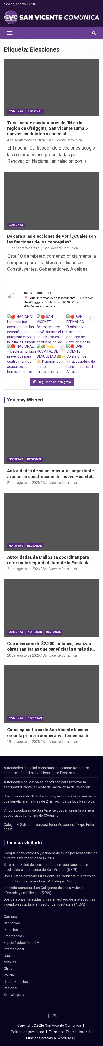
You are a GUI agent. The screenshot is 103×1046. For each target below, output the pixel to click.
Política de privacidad (27, 1032)
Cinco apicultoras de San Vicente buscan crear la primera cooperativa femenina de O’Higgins (48, 735)
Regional (35, 111)
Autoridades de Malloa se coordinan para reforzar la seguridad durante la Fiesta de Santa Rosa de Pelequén (48, 563)
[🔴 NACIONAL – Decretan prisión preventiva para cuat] (22, 359)
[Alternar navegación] (10, 33)
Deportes (11, 930)
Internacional (14, 949)
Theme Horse (76, 1032)
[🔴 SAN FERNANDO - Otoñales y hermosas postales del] (81, 329)
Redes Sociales (16, 982)
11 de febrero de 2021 (24, 248)
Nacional (10, 956)
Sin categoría (14, 995)
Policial (9, 975)
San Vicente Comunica (65, 140)
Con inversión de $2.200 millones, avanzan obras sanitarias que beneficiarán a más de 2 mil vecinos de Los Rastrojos (51, 649)
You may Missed (25, 400)
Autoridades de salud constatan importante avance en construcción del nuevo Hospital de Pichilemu (50, 476)
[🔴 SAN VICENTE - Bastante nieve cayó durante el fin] (51, 329)
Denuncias (12, 923)
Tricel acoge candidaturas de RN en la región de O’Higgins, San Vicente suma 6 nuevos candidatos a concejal (47, 128)
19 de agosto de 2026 (23, 741)
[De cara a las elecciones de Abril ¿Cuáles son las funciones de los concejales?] (51, 201)
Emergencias (14, 936)
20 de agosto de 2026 (23, 655)
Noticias (16, 459)
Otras (8, 969)
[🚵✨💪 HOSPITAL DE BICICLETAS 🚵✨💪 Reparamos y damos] (51, 359)
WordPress (66, 1038)
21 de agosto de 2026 (23, 483)
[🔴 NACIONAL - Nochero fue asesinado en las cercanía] (22, 329)
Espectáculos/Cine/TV (21, 943)
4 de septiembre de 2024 (26, 140)
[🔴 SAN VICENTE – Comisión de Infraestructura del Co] (81, 359)
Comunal (16, 111)
